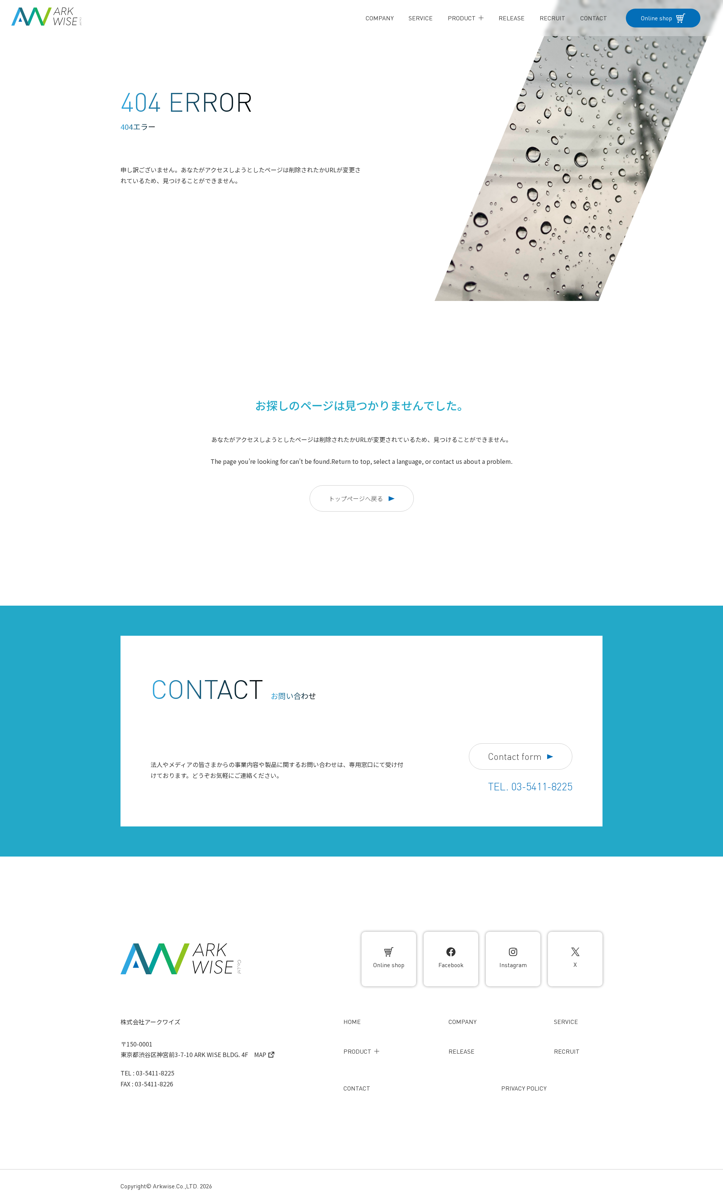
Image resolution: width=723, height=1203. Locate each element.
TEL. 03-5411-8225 (530, 786)
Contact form (514, 756)
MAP (260, 1054)
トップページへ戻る (356, 498)
